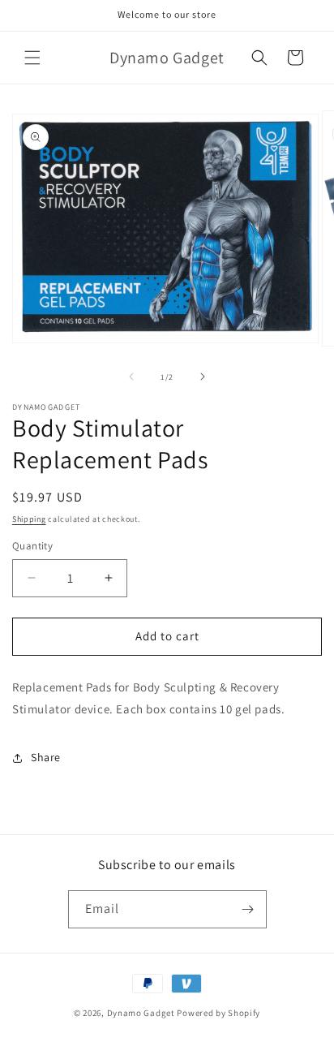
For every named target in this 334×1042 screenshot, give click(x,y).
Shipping (29, 519)
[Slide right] (203, 376)
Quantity (32, 546)
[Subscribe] (248, 909)
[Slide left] (131, 376)
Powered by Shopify (218, 1012)
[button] (32, 57)
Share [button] (46, 757)
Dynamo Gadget (141, 1012)
